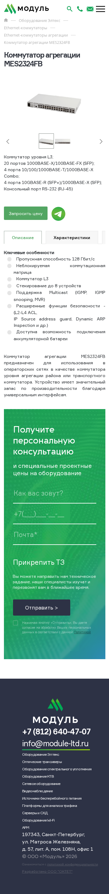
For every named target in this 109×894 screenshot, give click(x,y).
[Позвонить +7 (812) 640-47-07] (80, 9)
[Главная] (6, 20)
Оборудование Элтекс (40, 754)
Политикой (82, 632)
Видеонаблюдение (37, 791)
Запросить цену (26, 213)
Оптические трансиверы (42, 761)
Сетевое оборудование (41, 783)
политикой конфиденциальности (72, 864)
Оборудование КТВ (38, 776)
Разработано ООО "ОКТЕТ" (47, 871)
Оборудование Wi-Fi (38, 820)
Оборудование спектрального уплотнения (56, 769)
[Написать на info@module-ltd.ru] (90, 9)
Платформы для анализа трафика (49, 805)
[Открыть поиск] (69, 9)
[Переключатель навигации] (100, 9)
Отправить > (41, 607)
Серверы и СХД (35, 813)
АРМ (25, 827)
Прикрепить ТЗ (38, 562)
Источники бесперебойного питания (51, 798)
